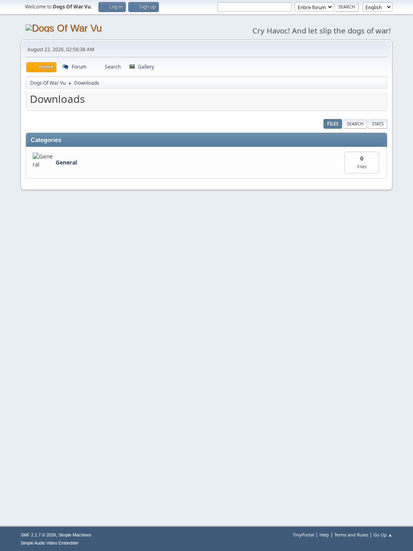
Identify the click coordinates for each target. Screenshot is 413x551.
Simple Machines (75, 534)
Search (355, 124)
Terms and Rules (351, 535)
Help (324, 535)
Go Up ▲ (382, 535)
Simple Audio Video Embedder (50, 543)
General (66, 162)
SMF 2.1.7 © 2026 (38, 534)
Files (332, 124)
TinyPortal (303, 535)
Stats (378, 124)
